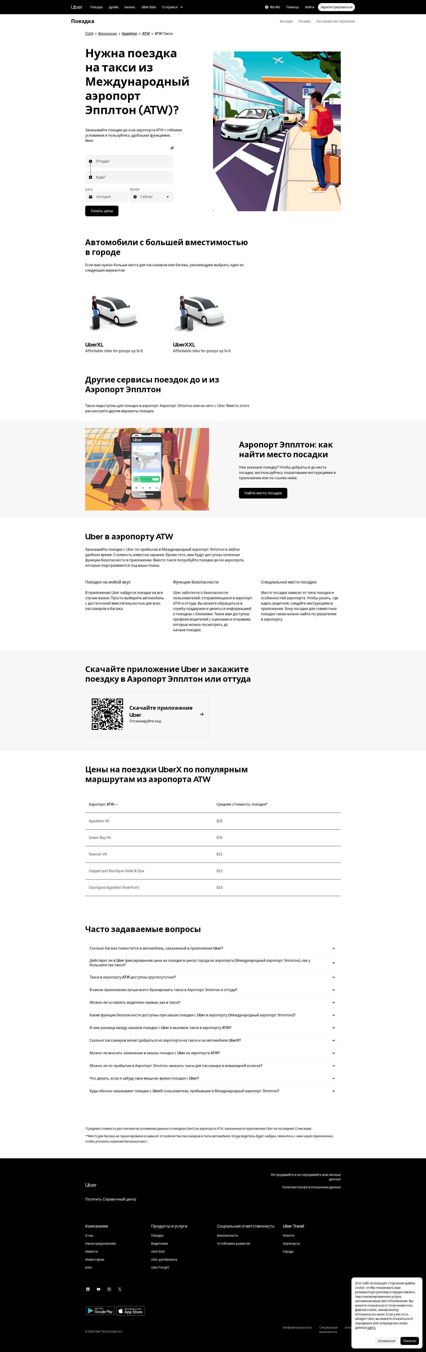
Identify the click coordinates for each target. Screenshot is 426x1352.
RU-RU (275, 7)
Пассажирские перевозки (335, 21)
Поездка (96, 7)
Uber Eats (149, 7)
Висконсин (107, 34)
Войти (309, 7)
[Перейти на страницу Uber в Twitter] (119, 1289)
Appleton (129, 34)
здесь (371, 1327)
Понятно (409, 1341)
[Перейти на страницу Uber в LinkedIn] (88, 1289)
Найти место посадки (263, 493)
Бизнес (129, 7)
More (89, 140)
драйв (113, 7)
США (89, 34)
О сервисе (170, 7)
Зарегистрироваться (336, 7)
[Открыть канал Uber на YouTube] (98, 1289)
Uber (76, 7)
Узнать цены (102, 211)
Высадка (286, 21)
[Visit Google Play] (100, 1311)
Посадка (304, 21)
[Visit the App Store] (130, 1311)
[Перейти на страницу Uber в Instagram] (109, 1289)
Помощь (292, 7)
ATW (146, 34)
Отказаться (386, 1341)
